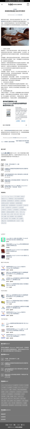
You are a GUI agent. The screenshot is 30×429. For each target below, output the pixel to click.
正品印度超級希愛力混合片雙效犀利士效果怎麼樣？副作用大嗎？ (16, 175)
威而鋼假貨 (17, 200)
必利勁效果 (21, 207)
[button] (2, 4)
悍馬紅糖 (3, 396)
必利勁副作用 (8, 207)
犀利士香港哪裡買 (18, 216)
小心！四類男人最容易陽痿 (7, 141)
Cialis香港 (15, 387)
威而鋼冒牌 (23, 200)
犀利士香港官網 (4, 218)
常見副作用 (25, 205)
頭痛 (22, 220)
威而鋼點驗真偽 (12, 205)
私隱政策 (3, 416)
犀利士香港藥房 (20, 218)
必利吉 (23, 394)
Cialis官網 (26, 385)
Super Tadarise (4, 389)
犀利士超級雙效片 (17, 400)
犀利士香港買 (4, 402)
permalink (25, 137)
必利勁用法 (9, 209)
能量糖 (25, 402)
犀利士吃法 (10, 398)
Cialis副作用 (15, 385)
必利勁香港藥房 (23, 209)
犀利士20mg (20, 396)
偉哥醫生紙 (11, 198)
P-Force (26, 387)
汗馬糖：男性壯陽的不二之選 (12, 164)
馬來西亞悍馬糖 (18, 405)
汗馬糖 (7, 396)
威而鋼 (2, 391)
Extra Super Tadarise (9, 196)
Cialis (2, 196)
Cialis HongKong (8, 385)
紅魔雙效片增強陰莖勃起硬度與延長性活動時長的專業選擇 (16, 169)
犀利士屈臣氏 (16, 398)
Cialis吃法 (21, 385)
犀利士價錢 (3, 214)
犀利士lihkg (22, 211)
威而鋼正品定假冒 (5, 203)
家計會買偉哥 (19, 205)
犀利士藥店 (3, 400)
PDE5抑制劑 (17, 196)
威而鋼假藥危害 (10, 200)
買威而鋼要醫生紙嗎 (11, 220)
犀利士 (17, 211)
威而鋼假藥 (3, 200)
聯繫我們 (3, 414)
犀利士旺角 (16, 214)
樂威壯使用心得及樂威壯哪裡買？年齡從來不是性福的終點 (16, 180)
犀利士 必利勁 (10, 214)
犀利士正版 (22, 214)
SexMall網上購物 (5, 153)
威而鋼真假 (12, 203)
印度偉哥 (14, 389)
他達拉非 (22, 196)
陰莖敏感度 (9, 130)
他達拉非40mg (4, 198)
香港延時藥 (20, 14)
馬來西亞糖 (24, 405)
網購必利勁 (3, 220)
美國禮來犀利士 (19, 402)
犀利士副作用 (4, 398)
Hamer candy (20, 387)
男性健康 (15, 9)
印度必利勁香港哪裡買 (19, 198)
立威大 (9, 402)
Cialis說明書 (9, 387)
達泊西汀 (18, 220)
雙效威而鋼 (11, 405)
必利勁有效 (3, 209)
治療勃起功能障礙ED (10, 211)
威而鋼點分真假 (4, 205)
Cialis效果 (3, 387)
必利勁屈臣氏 (15, 207)
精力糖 (13, 402)
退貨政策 (3, 419)
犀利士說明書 (10, 400)
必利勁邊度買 (15, 209)
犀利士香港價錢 (10, 216)
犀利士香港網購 (12, 218)
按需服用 (3, 211)
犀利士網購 (3, 216)
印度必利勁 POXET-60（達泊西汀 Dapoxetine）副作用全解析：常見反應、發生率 (16, 186)
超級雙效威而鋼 (4, 405)
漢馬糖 (11, 396)
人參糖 (10, 389)
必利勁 (2, 207)
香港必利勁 (3, 223)
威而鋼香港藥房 (19, 203)
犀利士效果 (23, 398)
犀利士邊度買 (25, 400)
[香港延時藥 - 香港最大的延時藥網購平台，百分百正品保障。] (15, 4)
